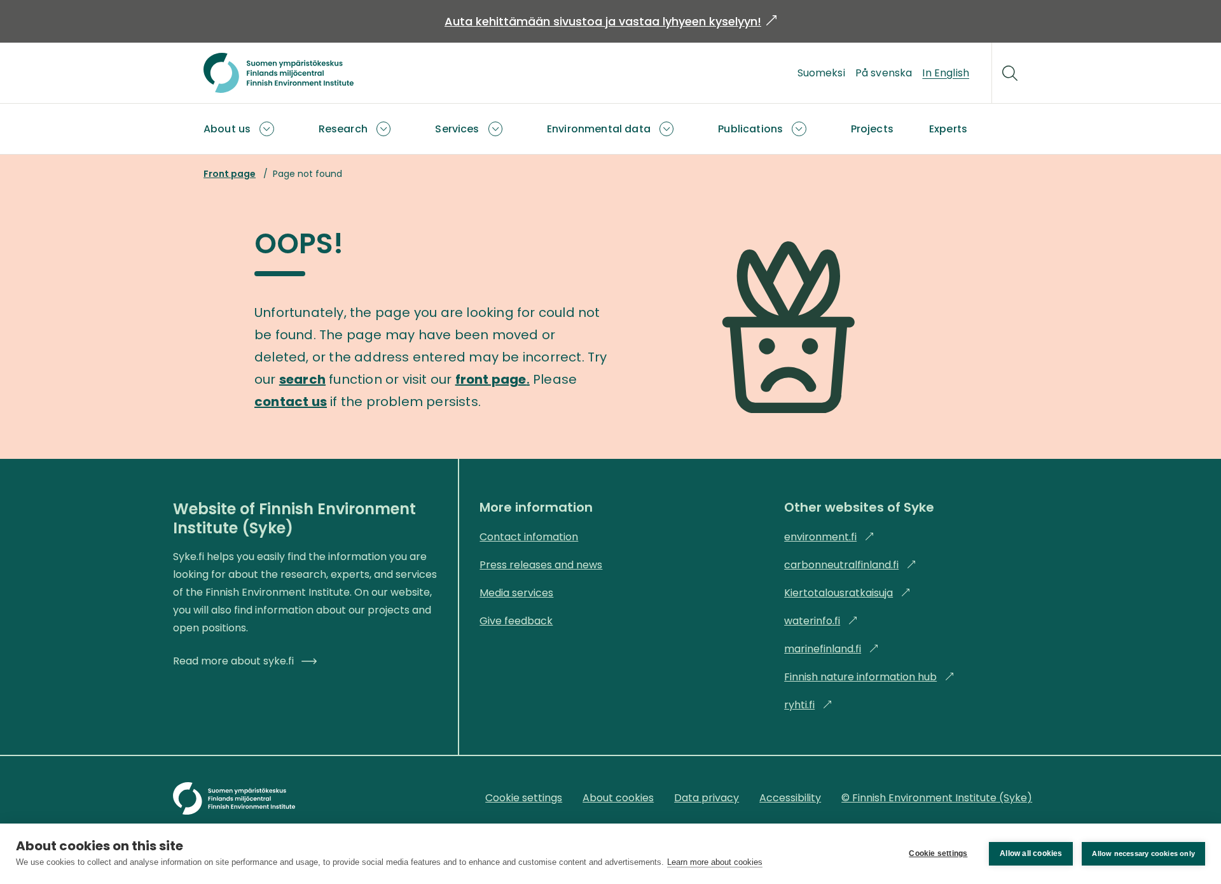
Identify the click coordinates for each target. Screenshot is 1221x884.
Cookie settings (938, 853)
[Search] (1010, 73)
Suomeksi (821, 73)
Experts (948, 129)
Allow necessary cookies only (1143, 853)
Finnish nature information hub (869, 677)
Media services (516, 593)
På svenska (884, 73)
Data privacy (706, 797)
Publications (750, 129)
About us (227, 129)
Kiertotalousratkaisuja (847, 593)
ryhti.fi (808, 705)
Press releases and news (540, 565)
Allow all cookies (1031, 853)
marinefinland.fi (831, 649)
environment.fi (829, 537)
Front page (230, 173)
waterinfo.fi (821, 621)
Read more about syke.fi (233, 661)
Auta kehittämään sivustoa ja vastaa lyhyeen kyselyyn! (610, 21)
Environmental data (599, 129)
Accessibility (790, 797)
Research (343, 129)
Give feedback (516, 621)
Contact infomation (528, 537)
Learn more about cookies (714, 862)
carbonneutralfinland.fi (850, 565)
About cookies (618, 797)
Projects (872, 129)
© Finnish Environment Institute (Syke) (936, 797)
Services (457, 129)
